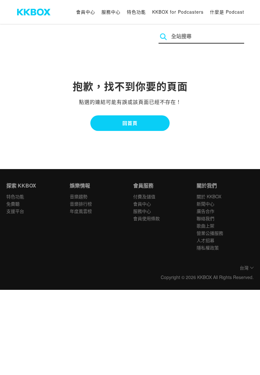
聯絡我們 (205, 218)
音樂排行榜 (81, 204)
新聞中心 (205, 204)
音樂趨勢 (79, 196)
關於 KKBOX (209, 196)
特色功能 (136, 12)
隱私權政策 (208, 247)
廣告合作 (205, 211)
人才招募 (205, 240)
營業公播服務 (210, 233)
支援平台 (15, 211)
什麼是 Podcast (227, 12)
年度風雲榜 (81, 211)
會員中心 (85, 12)
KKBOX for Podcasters (178, 12)
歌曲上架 (205, 225)
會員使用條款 (146, 218)
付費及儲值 (144, 196)
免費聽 (13, 204)
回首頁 (130, 122)
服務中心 (110, 12)
